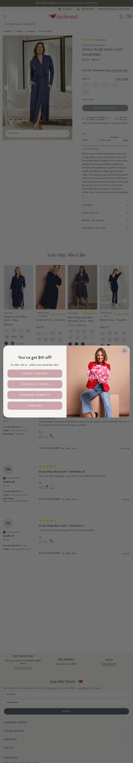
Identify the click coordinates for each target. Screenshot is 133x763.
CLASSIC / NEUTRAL (35, 373)
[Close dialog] (124, 351)
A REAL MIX (35, 405)
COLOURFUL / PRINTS (35, 384)
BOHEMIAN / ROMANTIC (34, 395)
